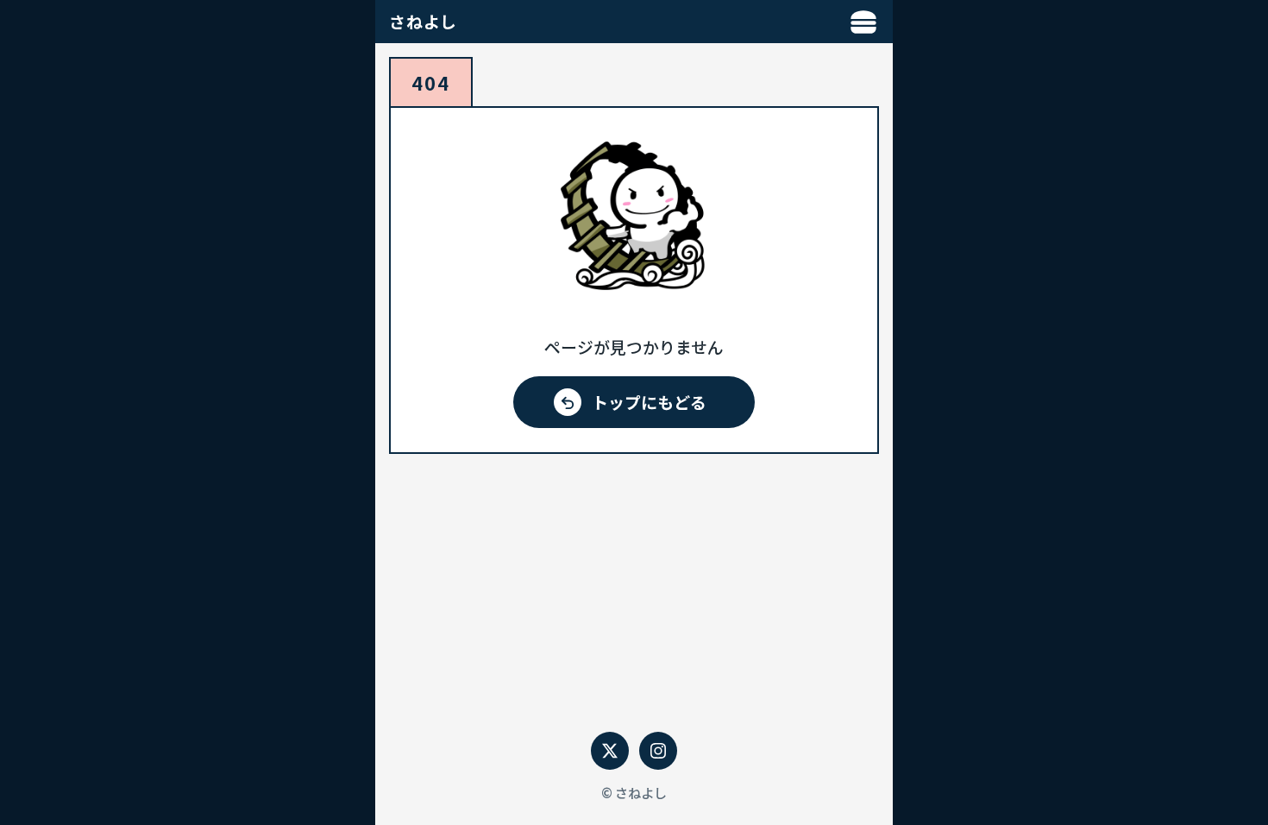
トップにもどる (649, 401)
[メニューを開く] (863, 22)
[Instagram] (658, 751)
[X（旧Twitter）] (610, 751)
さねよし (423, 21)
